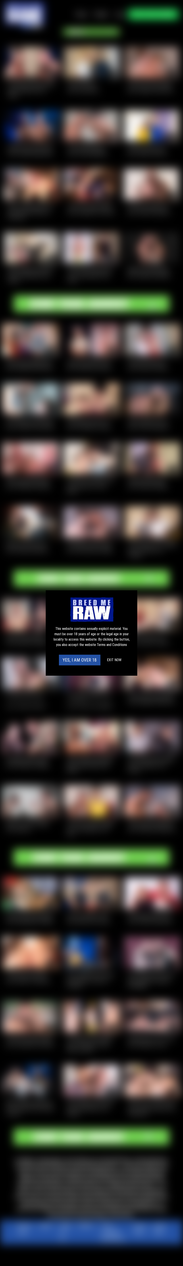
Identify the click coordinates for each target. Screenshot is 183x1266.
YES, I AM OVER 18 (80, 660)
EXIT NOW (114, 660)
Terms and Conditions (112, 645)
